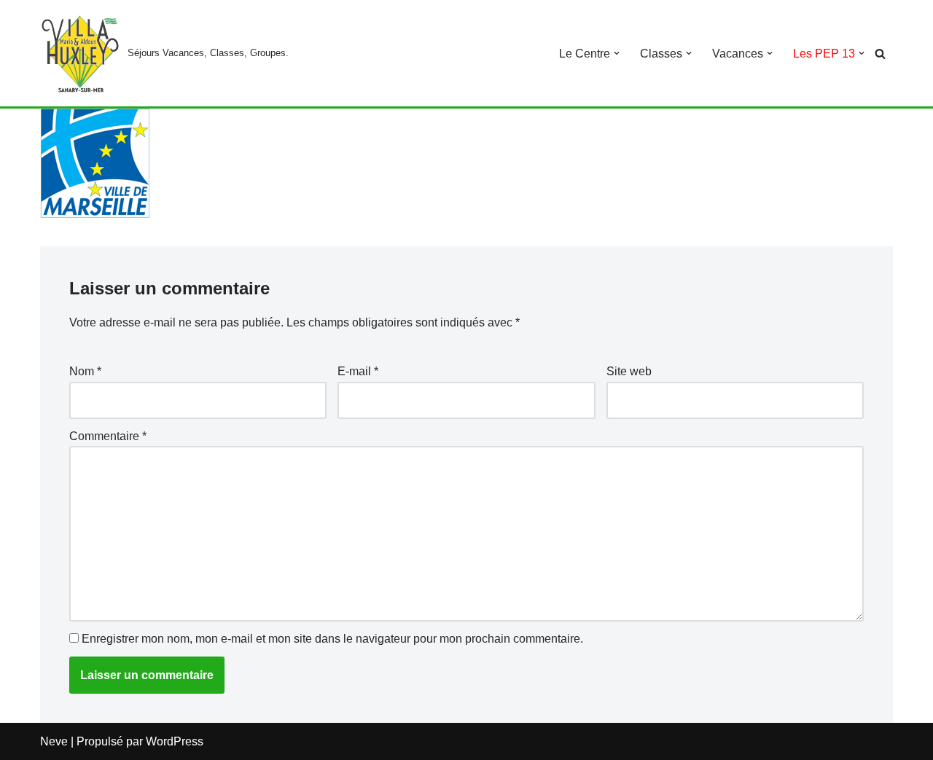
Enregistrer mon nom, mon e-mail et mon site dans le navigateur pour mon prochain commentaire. (332, 638)
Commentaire (108, 436)
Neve (54, 741)
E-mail (357, 371)
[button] (617, 53)
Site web (629, 371)
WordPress (174, 741)
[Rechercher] (880, 53)
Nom (85, 371)
